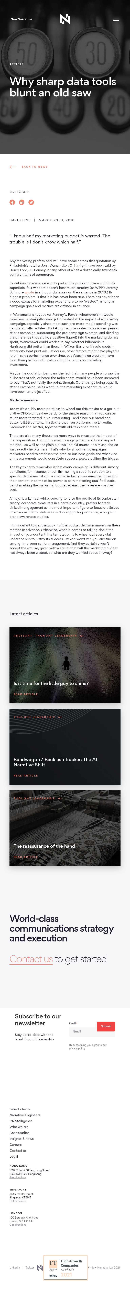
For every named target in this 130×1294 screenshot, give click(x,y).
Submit (106, 1026)
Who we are (18, 1127)
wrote (29, 292)
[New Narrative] (21, 19)
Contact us (31, 959)
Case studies (19, 1133)
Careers (15, 1144)
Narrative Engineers (24, 1115)
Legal (13, 1156)
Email (73, 1024)
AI (82, 636)
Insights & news (21, 1139)
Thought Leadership (56, 636)
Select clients (19, 1109)
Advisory (23, 636)
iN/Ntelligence (21, 1121)
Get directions (17, 1177)
